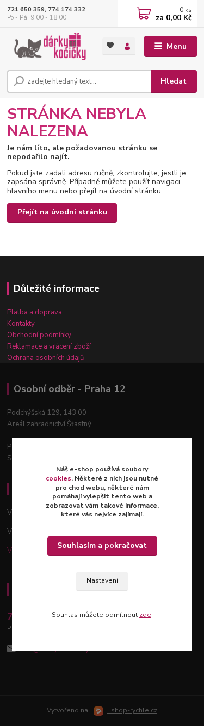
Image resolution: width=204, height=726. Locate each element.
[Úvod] (46, 47)
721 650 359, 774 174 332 (46, 9)
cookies (58, 478)
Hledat (173, 81)
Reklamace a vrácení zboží (49, 346)
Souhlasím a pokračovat (102, 545)
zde (145, 614)
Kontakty (21, 324)
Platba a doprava (34, 312)
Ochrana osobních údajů (45, 358)
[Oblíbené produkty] (110, 45)
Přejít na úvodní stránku (62, 212)
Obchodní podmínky (39, 335)
